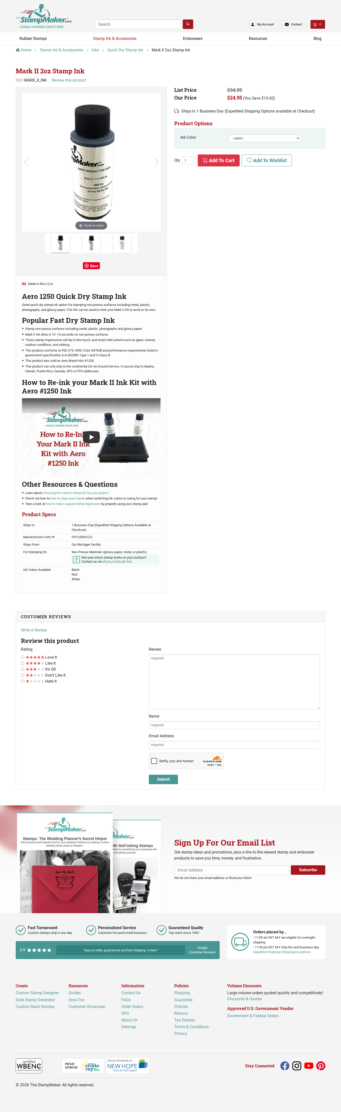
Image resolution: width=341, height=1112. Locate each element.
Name (154, 716)
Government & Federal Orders (253, 1015)
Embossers (192, 38)
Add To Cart (221, 160)
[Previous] (26, 162)
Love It (50, 657)
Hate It (50, 681)
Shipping (182, 992)
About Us (129, 1020)
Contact (296, 24)
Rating (26, 649)
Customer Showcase (87, 1006)
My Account (265, 24)
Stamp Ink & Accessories (115, 38)
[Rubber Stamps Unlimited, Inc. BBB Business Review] (53, 1065)
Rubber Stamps (33, 38)
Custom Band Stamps (35, 1006)
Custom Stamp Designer (37, 992)
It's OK (50, 669)
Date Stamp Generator (35, 999)
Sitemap (128, 1026)
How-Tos (76, 999)
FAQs (126, 999)
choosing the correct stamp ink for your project (75, 493)
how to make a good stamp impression (73, 504)
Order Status (132, 1006)
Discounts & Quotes (244, 998)
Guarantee (183, 999)
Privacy (180, 1033)
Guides (75, 992)
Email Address (161, 736)
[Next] (157, 162)
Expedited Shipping (266, 952)
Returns (181, 1013)
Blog (318, 38)
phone (106, 561)
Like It (50, 663)
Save (94, 265)
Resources (258, 38)
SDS (125, 1013)
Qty (177, 160)
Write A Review (34, 630)
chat (128, 561)
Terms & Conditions (191, 1026)
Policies (181, 1006)
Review (155, 649)
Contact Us (131, 992)
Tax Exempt (184, 1020)
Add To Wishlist (269, 160)
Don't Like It (55, 675)
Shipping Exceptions (296, 952)
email (116, 561)
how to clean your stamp (68, 498)
